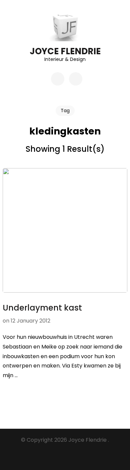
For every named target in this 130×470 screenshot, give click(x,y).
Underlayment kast (42, 307)
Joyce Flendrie (65, 51)
